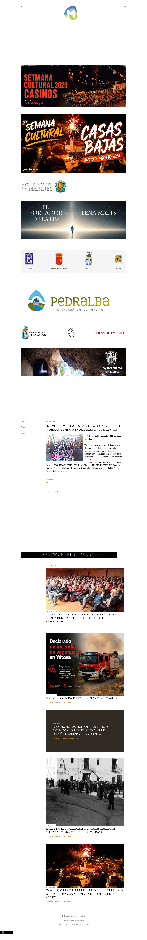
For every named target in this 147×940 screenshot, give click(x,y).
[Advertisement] (71, 40)
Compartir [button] (25, 422)
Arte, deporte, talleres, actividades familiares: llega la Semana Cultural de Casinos (81, 830)
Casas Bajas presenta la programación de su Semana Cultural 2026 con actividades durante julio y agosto (85, 893)
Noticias (24, 431)
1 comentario (59, 626)
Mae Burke (80, 920)
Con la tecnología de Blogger (75, 916)
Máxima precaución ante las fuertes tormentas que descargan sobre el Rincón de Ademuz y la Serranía (80, 730)
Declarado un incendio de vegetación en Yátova (82, 698)
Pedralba (24, 434)
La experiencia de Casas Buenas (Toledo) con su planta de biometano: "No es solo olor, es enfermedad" (81, 618)
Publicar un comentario (63, 702)
